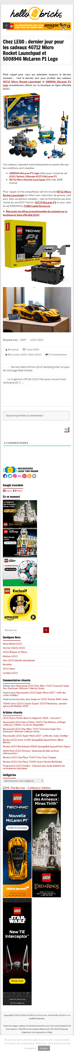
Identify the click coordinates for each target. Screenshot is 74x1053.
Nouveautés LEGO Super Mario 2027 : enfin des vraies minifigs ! (34, 694)
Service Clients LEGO (14, 647)
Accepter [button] (44, 1048)
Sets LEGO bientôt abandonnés (19, 660)
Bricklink (7, 664)
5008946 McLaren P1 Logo (24, 173)
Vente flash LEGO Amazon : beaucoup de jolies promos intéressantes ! (31, 752)
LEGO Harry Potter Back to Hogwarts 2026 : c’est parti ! (32, 718)
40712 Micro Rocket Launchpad (22, 81)
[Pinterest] (24, 475)
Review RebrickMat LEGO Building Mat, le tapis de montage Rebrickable (36, 368)
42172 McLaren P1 (45, 202)
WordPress (63, 1015)
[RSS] (29, 475)
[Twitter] (10, 475)
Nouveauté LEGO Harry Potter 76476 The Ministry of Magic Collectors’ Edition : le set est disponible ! (34, 723)
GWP (23, 339)
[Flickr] (19, 475)
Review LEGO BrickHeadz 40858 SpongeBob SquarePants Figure (36, 746)
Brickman (13, 349)
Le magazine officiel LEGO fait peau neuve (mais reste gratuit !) (34, 380)
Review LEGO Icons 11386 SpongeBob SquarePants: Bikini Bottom (33, 741)
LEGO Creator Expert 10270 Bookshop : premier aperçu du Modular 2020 (35, 704)
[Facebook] (5, 475)
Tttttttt (7, 703)
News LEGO (34, 354)
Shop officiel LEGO (12, 643)
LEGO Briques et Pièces (15, 652)
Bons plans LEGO (17, 354)
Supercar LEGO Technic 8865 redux (49, 699)
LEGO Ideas (9, 668)
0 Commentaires (57, 354)
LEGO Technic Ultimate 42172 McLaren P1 (33, 176)
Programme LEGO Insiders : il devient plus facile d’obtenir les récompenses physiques (34, 767)
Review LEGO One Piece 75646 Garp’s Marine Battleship (32, 761)
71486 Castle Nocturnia (37, 205)
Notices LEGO (10, 656)
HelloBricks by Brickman (36, 1015)
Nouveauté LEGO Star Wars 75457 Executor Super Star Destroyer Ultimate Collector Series (36, 687)
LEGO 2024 (36, 339)
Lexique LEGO (10, 672)
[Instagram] (15, 475)
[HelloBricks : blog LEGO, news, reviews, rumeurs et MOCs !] (36, 7)
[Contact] (34, 475)
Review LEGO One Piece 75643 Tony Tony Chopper (29, 757)
